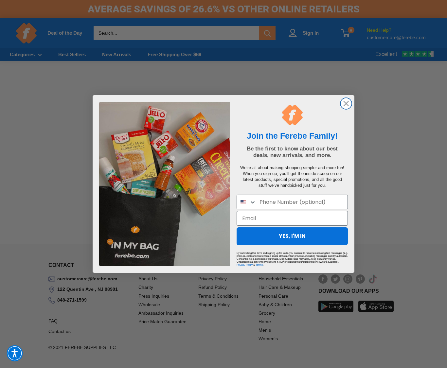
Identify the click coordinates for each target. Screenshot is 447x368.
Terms (259, 264)
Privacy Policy (245, 264)
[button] (15, 353)
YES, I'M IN (292, 236)
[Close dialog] (346, 103)
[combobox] (246, 202)
